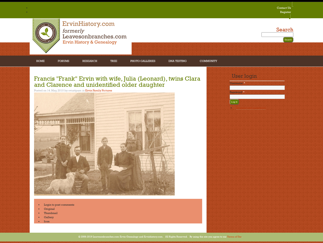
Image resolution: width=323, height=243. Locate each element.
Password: (237, 92)
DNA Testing (178, 61)
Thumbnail (51, 213)
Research (89, 61)
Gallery (49, 217)
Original (49, 208)
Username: (237, 83)
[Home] (81, 53)
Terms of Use (234, 236)
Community (208, 61)
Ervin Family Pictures (98, 90)
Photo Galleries (142, 61)
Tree (113, 61)
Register (285, 12)
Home (40, 61)
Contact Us (284, 7)
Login (47, 204)
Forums (63, 61)
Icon (46, 221)
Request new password (251, 107)
